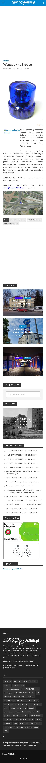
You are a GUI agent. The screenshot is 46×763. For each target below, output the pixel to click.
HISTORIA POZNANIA (31, 689)
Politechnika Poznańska (30, 712)
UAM (15, 723)
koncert (24, 701)
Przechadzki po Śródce (23, 361)
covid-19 (7, 685)
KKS (38, 693)
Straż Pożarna (21, 720)
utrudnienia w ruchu (18, 220)
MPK (19, 708)
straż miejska (8, 720)
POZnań (19, 298)
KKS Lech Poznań (19, 697)
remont (15, 716)
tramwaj (38, 720)
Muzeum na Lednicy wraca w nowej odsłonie (22, 482)
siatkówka (24, 716)
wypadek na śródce (11, 224)
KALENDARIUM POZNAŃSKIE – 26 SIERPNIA (21, 463)
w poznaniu (18, 727)
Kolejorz (31, 697)
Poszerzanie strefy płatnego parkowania (23, 330)
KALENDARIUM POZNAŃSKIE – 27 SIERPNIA (21, 459)
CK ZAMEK (33, 681)
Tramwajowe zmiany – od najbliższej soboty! (22, 467)
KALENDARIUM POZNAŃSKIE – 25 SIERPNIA (21, 478)
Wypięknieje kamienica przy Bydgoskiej (23, 302)
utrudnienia (24, 723)
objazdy (32, 708)
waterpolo (8, 727)
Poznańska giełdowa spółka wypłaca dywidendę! (24, 504)
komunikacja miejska (11, 701)
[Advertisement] (23, 31)
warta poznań (35, 723)
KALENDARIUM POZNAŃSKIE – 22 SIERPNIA (21, 513)
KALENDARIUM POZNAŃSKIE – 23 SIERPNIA (21, 508)
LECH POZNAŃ (36, 704)
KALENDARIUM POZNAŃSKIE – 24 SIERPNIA (21, 496)
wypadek (28, 727)
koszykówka (8, 704)
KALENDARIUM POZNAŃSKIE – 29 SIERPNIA (23, 422)
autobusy (7, 681)
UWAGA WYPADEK (34, 220)
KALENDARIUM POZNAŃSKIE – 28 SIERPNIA (21, 455)
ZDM (36, 727)
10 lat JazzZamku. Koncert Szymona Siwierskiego (24, 500)
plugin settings (30, 745)
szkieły (30, 720)
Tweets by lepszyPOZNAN (12, 569)
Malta (6, 708)
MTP (24, 708)
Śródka (6, 61)
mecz (13, 708)
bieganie (17, 681)
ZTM (6, 731)
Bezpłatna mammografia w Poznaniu (19, 486)
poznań (7, 716)
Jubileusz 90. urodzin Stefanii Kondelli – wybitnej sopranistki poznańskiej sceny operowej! (23, 491)
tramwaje (7, 723)
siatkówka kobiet (35, 716)
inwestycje (8, 693)
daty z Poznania (18, 685)
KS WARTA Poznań (21, 704)
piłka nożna (8, 712)
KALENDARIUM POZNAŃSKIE (24, 693)
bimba (25, 681)
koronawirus (33, 701)
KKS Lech (7, 697)
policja (17, 712)
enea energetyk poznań (12, 689)
